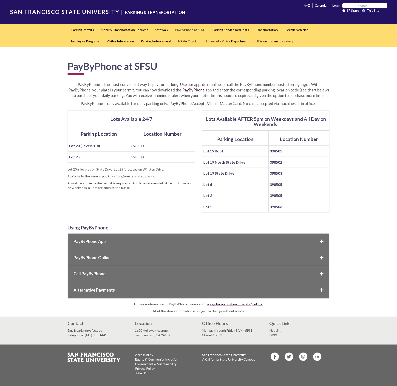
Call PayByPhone (89, 273)
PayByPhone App (90, 241)
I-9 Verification (188, 41)
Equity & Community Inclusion (156, 359)
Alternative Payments (94, 289)
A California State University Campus (228, 359)
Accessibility (144, 355)
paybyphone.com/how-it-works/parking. (234, 304)
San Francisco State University (224, 355)
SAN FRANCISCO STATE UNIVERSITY (64, 11)
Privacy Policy (145, 368)
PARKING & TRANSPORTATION (155, 12)
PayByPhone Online (92, 257)
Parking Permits (82, 30)
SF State (353, 10)
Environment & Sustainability (155, 364)
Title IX (140, 373)
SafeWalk (161, 30)
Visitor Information (120, 41)
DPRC (273, 335)
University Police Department (227, 41)
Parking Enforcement (156, 41)
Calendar (321, 5)
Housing (275, 330)
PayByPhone (193, 90)
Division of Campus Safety (274, 41)
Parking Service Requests (230, 30)
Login (336, 5)
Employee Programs (85, 41)
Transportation (267, 30)
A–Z (307, 5)
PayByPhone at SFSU (190, 30)
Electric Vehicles (296, 30)
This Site (373, 10)
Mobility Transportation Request (124, 30)
